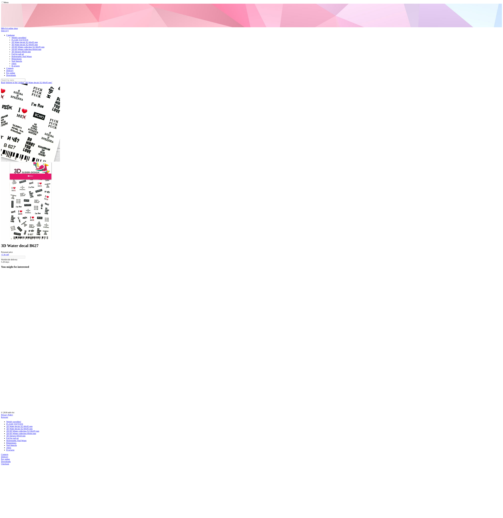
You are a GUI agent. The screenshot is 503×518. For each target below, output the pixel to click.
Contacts (9, 68)
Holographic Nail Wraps (16, 440)
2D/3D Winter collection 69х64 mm (21, 433)
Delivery (9, 71)
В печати (10, 450)
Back (3, 82)
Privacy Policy (7, 415)
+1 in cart (5, 254)
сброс (8, 448)
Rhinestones (11, 443)
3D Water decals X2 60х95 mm (19, 429)
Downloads (11, 75)
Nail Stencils (11, 445)
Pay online (10, 73)
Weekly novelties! (13, 422)
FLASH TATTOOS (14, 424)
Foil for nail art (12, 438)
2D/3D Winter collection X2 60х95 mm (22, 431)
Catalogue (10, 35)
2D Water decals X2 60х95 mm (19, 426)
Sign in (4, 31)
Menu (6, 2)
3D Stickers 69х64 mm (15, 436)
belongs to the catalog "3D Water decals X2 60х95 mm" (29, 82)
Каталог (4, 417)
